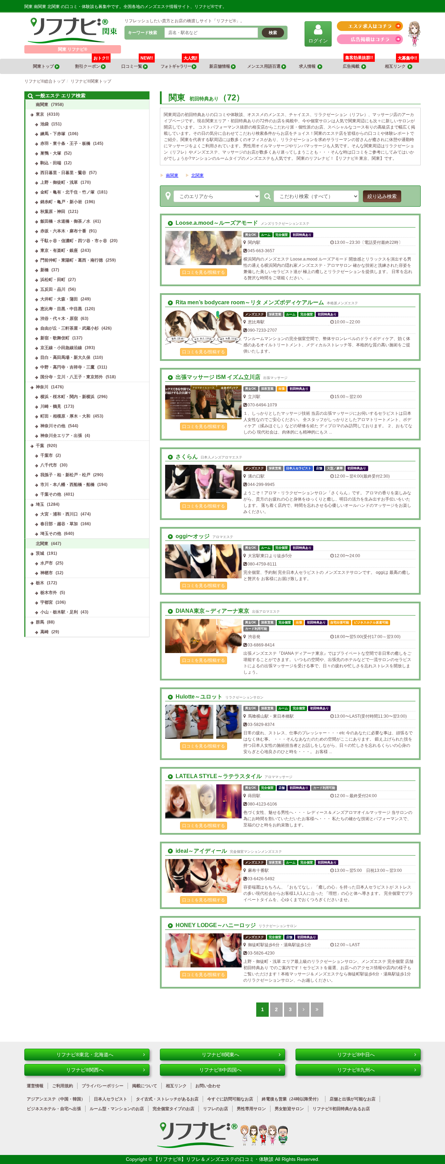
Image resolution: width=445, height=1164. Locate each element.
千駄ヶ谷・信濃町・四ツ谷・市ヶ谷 (73, 240)
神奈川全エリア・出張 (61, 435)
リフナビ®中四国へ (220, 1070)
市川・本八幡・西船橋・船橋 (67, 484)
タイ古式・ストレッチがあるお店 (167, 1099)
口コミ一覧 (137, 64)
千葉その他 (50, 494)
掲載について (144, 1085)
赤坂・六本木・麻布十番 (63, 231)
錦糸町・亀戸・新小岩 (61, 201)
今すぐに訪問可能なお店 (230, 1099)
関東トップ (44, 66)
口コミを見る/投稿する (203, 272)
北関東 (197, 175)
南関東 (172, 175)
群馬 (40, 622)
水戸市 (46, 563)
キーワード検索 (142, 32)
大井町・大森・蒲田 (59, 299)
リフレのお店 (215, 1108)
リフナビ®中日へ (356, 1054)
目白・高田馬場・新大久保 (65, 357)
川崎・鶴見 (50, 406)
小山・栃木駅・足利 (59, 612)
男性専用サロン (251, 1108)
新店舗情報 (220, 66)
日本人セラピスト (110, 1099)
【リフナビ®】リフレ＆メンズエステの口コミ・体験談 (214, 1159)
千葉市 (46, 455)
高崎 (44, 631)
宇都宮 (46, 602)
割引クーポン (92, 64)
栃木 (40, 582)
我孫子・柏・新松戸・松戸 (65, 474)
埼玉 (40, 504)
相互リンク (401, 64)
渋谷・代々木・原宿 (59, 318)
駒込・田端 (50, 162)
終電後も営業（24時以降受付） (291, 1099)
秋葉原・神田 (52, 211)
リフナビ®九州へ (356, 1070)
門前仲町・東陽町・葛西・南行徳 (71, 260)
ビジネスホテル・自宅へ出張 (54, 1108)
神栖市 (46, 572)
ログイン (318, 40)
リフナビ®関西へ (85, 1070)
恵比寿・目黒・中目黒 (61, 308)
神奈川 (42, 387)
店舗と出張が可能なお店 (352, 1099)
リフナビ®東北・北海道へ (84, 1054)
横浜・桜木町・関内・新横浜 (67, 396)
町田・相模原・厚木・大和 (65, 416)
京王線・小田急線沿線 (61, 347)
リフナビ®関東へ (220, 1054)
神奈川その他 (52, 425)
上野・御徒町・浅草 (59, 182)
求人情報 (308, 66)
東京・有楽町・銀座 (59, 250)
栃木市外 (48, 592)
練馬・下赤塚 (52, 133)
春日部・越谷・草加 (59, 523)
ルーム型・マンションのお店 (117, 1108)
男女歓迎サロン (289, 1108)
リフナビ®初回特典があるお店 (341, 1108)
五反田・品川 (52, 289)
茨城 (40, 553)
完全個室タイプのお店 (173, 1108)
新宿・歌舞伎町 (55, 338)
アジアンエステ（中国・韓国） (56, 1099)
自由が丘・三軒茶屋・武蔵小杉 (69, 328)
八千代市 (48, 465)
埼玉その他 (50, 533)
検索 (273, 32)
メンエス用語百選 (264, 66)
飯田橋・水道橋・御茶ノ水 (65, 221)
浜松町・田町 (52, 279)
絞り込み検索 (382, 196)
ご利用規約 (62, 1085)
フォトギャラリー (179, 64)
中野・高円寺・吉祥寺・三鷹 (67, 367)
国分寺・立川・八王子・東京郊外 (71, 376)
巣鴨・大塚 (50, 153)
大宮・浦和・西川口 (59, 514)
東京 (40, 114)
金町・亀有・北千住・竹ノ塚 (67, 192)
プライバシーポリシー (102, 1085)
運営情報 (35, 1085)
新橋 (44, 269)
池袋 (44, 124)
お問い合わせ (207, 1085)
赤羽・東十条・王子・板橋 (65, 143)
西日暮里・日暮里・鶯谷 (63, 172)
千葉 (40, 445)
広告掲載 (352, 66)
